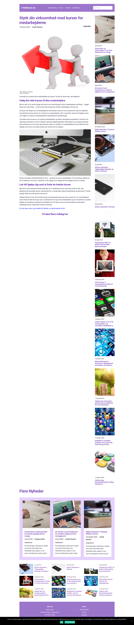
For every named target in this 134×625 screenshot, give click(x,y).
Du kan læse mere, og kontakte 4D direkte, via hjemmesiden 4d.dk (42, 208)
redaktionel (28, 542)
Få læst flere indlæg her (55, 214)
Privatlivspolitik (70, 622)
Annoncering (52, 8)
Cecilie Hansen (70, 539)
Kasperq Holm (40, 539)
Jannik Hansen (37, 27)
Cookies (68, 8)
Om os (61, 8)
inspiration (87, 26)
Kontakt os (76, 8)
